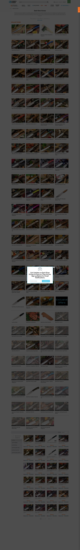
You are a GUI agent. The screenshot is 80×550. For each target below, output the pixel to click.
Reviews (78, 9)
